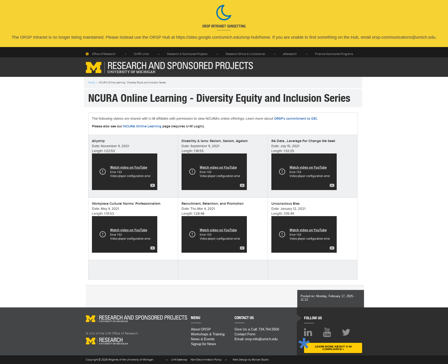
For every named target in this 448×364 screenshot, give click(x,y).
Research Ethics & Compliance (245, 54)
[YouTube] (327, 332)
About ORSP (201, 329)
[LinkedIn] (308, 332)
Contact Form (245, 334)
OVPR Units (141, 54)
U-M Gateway (179, 359)
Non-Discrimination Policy (206, 359)
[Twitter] (346, 332)
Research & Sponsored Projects (187, 54)
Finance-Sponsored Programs (334, 54)
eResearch (290, 54)
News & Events (203, 339)
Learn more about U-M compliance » (333, 348)
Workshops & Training (207, 334)
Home (91, 82)
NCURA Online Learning (142, 126)
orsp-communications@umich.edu (403, 37)
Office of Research (104, 54)
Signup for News (203, 344)
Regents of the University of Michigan (130, 359)
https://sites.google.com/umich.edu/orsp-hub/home (223, 37)
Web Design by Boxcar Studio (251, 359)
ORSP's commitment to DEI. (296, 119)
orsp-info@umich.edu (261, 339)
